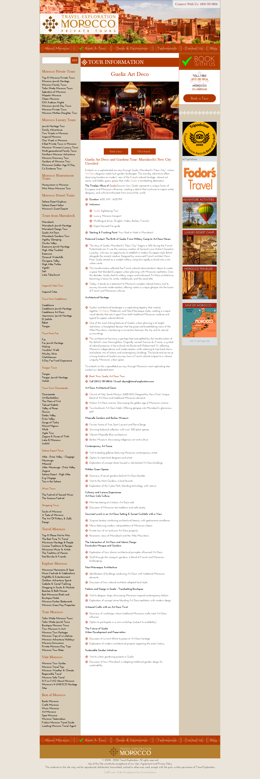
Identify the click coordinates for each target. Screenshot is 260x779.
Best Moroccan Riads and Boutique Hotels (55, 596)
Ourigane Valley (51, 260)
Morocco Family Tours (54, 84)
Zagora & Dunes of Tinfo (55, 436)
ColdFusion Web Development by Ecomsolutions (130, 772)
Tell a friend (143, 151)
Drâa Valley (48, 418)
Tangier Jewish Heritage (55, 377)
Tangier (46, 326)
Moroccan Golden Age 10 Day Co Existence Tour (58, 166)
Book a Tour (199, 98)
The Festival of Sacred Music (57, 494)
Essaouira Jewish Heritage (56, 246)
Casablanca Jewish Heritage (56, 308)
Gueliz (133, 180)
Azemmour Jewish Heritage (57, 315)
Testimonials (167, 48)
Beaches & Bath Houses (54, 590)
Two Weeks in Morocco (55, 133)
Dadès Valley (49, 415)
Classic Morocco (50, 98)
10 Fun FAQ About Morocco (58, 681)
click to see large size (200, 340)
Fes (44, 339)
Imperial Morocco (51, 136)
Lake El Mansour (51, 440)
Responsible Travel (51, 673)
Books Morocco (50, 701)
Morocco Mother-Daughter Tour (59, 113)
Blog (213, 48)
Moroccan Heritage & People (57, 542)
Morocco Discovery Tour (55, 158)
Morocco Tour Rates (53, 650)
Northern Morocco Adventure (58, 154)
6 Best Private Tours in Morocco (59, 143)
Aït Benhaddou (50, 397)
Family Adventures (52, 129)
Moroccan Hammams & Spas (58, 569)
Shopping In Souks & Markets (58, 587)
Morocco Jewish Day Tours (56, 105)
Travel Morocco (53, 529)
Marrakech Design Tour (55, 229)
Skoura (46, 411)
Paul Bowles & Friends (54, 556)
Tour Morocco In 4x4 (54, 628)
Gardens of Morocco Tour (56, 161)
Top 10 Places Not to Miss (56, 535)
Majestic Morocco (51, 95)
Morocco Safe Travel (53, 677)
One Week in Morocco (54, 140)
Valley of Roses (50, 408)
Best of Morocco (53, 695)
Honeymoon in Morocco (55, 184)
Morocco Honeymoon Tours (58, 177)
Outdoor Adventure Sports (56, 580)
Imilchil (45, 443)
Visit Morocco (52, 657)
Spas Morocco (49, 715)
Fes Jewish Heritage (52, 343)
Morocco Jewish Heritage (55, 81)
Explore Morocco (54, 563)
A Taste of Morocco (52, 515)
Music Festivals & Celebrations (58, 573)
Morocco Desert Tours (58, 195)
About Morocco (57, 48)
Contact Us (194, 48)
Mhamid (46, 463)
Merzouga (47, 460)
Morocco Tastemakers (53, 718)
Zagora (46, 471)
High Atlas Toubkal (52, 250)
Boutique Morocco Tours (55, 625)
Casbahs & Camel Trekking (56, 583)
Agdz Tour (48, 433)
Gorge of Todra (50, 422)
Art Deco (90, 173)
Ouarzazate (48, 394)
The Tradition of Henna (55, 553)
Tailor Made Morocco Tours (57, 88)
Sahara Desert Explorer (54, 201)
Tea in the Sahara (51, 481)
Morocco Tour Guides (54, 663)
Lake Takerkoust (51, 274)
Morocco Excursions (53, 643)
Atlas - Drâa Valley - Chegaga (58, 456)
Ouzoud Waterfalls (52, 257)
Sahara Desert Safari (53, 205)
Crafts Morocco (50, 704)
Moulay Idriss (49, 353)
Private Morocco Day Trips (56, 646)
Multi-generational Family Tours (59, 150)
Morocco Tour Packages (55, 632)
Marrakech (48, 222)
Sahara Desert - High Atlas (56, 474)
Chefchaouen (49, 357)
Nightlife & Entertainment (56, 576)
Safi (44, 271)
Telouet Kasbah (50, 404)
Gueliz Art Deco (50, 232)
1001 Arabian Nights (53, 102)
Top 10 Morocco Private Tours (58, 77)
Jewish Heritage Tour (53, 126)
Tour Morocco (52, 612)
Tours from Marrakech (58, 215)
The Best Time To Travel (55, 539)
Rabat (45, 322)
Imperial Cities (49, 291)
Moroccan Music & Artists (56, 549)
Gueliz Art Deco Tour (113, 376)
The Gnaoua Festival (53, 498)
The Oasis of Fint (51, 401)
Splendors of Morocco (54, 91)
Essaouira (47, 253)
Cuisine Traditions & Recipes (57, 545)
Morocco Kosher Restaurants (57, 601)
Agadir (46, 267)
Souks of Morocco (52, 511)
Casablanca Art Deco (53, 312)
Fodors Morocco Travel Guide (58, 722)
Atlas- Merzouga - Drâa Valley (58, 467)
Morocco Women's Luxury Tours (60, 147)
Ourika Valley (49, 243)
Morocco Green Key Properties (58, 605)
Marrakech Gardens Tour (56, 236)
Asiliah (45, 381)
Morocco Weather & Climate (58, 670)
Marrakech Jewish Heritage (56, 225)
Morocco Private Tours (58, 71)
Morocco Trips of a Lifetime (57, 636)
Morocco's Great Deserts (55, 208)
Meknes (46, 346)
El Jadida (47, 319)
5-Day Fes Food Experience (57, 360)
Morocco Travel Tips (53, 667)
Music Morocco (50, 708)
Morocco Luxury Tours (59, 119)
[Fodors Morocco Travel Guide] (200, 194)
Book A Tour (95, 48)
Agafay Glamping (51, 239)
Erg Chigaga (49, 478)
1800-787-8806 (209, 4)
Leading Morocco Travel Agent (59, 726)
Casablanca (48, 305)
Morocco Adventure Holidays (58, 639)
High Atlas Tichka (51, 264)
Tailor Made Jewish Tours (56, 622)
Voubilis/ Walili (50, 350)
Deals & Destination (132, 48)
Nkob (45, 429)
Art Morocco (49, 711)
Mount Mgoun (50, 426)
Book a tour (116, 151)
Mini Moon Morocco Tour (56, 188)
